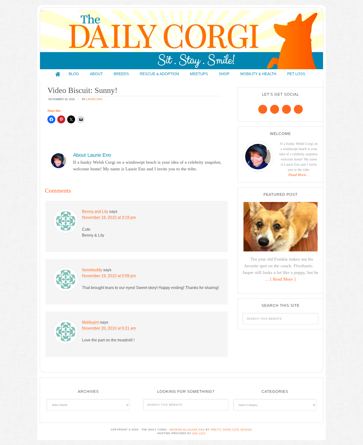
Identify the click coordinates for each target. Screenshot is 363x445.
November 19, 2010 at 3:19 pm (109, 217)
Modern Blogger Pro (187, 429)
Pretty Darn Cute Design (231, 429)
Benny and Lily (95, 211)
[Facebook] (262, 109)
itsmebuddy (92, 270)
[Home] (58, 74)
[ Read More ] (283, 279)
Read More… (298, 175)
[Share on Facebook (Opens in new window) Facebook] (51, 119)
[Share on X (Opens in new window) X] (71, 119)
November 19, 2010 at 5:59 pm (109, 276)
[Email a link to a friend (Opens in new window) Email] (81, 119)
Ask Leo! (199, 433)
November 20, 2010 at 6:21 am (109, 328)
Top (351, 433)
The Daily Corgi (181, 39)
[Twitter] (286, 109)
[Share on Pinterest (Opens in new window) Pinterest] (61, 119)
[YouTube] (298, 109)
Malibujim (90, 322)
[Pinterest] (274, 109)
